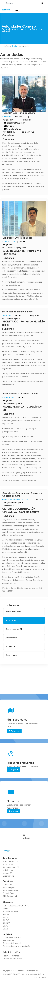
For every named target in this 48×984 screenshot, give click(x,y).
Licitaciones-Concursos (12, 958)
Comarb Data (8, 893)
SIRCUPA (6, 923)
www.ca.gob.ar (32, 971)
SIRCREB (6, 917)
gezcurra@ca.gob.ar (14, 502)
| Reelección (25, 120)
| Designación (15, 118)
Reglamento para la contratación (16, 946)
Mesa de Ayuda (9, 887)
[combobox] (21, 3)
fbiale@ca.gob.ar (13, 318)
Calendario (7, 884)
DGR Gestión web (10, 896)
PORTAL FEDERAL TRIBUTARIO (16, 906)
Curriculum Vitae (13, 129)
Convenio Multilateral (12, 937)
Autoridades (11, 620)
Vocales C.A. (11, 646)
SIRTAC (6, 920)
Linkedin (10, 126)
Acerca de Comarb (13, 611)
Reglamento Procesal (12, 943)
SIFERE (5, 908)
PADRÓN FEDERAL (10, 911)
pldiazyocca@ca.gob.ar (16, 247)
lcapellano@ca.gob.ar (15, 123)
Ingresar (14, 769)
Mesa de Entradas (10, 890)
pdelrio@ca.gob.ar (14, 403)
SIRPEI (5, 926)
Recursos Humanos (11, 956)
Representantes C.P (14, 629)
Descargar (15, 731)
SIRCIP (5, 929)
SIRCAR (6, 914)
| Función (18, 116)
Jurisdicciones (11, 637)
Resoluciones (8, 940)
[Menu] (17, 9)
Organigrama (11, 655)
